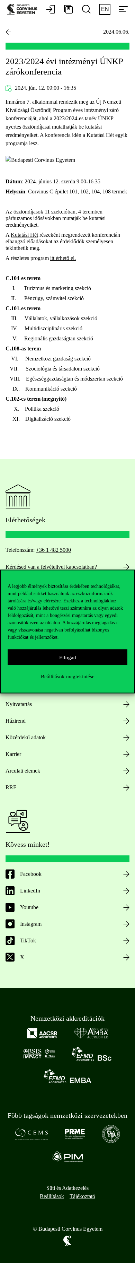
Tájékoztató (82, 1196)
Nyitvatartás (19, 704)
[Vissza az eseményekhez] (8, 32)
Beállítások (52, 1196)
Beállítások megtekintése (67, 676)
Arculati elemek (23, 771)
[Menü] (123, 9)
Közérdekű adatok (26, 737)
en (105, 9)
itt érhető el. (63, 258)
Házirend (16, 721)
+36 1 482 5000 (53, 550)
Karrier (13, 754)
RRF (11, 787)
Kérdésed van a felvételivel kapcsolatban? (51, 567)
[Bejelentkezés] (50, 9)
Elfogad (67, 657)
